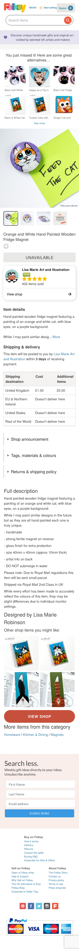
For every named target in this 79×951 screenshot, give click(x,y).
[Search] (68, 20)
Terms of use (56, 884)
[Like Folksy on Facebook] (31, 906)
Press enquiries (57, 888)
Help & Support (20, 876)
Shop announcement (29, 439)
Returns (28, 849)
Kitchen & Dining (35, 734)
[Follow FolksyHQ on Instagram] (47, 906)
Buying (30, 856)
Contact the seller (34, 853)
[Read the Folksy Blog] (55, 906)
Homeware (12, 734)
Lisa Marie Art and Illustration (45, 269)
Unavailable (40, 257)
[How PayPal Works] (39, 937)
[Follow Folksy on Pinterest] (23, 906)
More (56, 336)
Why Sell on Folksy (22, 880)
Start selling (50, 8)
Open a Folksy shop (23, 872)
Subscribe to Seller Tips (25, 891)
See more (39, 123)
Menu (33, 7)
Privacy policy (56, 880)
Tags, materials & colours (33, 455)
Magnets (57, 734)
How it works (31, 841)
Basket (65, 8)
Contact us (55, 876)
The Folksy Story (58, 872)
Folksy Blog (18, 888)
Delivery (28, 845)
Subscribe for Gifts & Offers (39, 860)
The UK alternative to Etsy (26, 884)
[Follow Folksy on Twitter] (39, 906)
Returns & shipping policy (33, 471)
